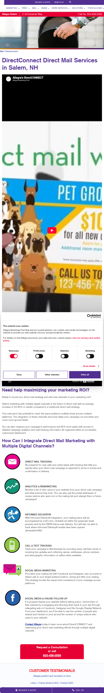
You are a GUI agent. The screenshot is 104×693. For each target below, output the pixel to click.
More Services (59, 8)
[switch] (39, 356)
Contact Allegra (33, 624)
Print (24, 8)
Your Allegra (95, 8)
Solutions (77, 8)
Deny (19, 375)
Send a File (59, 2)
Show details (89, 366)
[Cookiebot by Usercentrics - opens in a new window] (89, 316)
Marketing (11, 8)
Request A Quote (42, 2)
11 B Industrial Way (22, 14)
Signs (44, 8)
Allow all (85, 375)
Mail (34, 8)
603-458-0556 (94, 14)
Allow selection (52, 375)
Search (70, 2)
